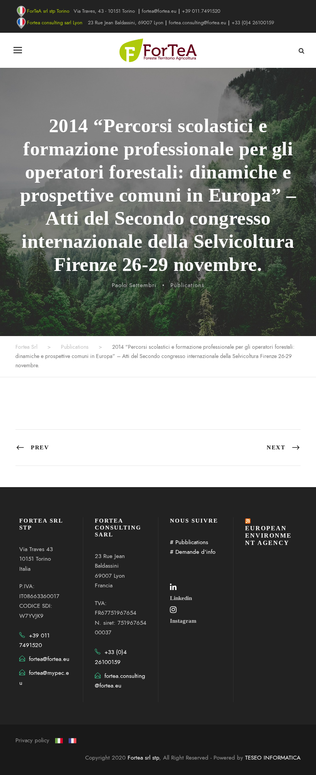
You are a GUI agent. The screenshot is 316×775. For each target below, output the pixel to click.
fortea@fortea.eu (159, 11)
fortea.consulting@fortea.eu (197, 22)
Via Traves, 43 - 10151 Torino (104, 11)
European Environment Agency (268, 535)
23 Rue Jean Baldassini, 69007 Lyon (125, 22)
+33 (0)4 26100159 (253, 22)
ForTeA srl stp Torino (48, 11)
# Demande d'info (192, 552)
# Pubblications (189, 542)
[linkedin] (173, 587)
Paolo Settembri (134, 285)
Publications (187, 285)
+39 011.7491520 (201, 11)
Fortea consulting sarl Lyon (54, 22)
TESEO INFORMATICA (273, 758)
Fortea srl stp (143, 758)
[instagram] (173, 609)
